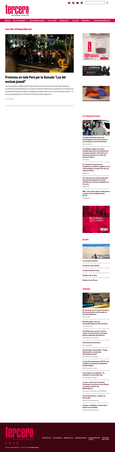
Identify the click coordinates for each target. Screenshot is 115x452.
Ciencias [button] (64, 20)
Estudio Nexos (34, 447)
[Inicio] (17, 10)
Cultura (52, 20)
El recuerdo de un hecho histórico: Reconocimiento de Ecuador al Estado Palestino (96, 312)
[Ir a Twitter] (73, 2)
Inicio (8, 20)
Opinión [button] (85, 20)
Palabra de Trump (90, 275)
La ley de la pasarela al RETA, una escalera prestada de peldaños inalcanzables (96, 363)
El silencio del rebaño (91, 266)
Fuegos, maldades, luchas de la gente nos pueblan (95, 406)
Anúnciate (68, 438)
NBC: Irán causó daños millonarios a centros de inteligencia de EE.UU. (96, 193)
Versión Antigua (105, 438)
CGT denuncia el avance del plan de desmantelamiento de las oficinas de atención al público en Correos (96, 181)
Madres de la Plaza (90, 280)
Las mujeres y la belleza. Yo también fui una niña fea (93, 374)
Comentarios (81, 438)
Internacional (37, 20)
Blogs (76, 20)
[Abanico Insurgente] (96, 96)
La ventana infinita (90, 261)
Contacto (46, 438)
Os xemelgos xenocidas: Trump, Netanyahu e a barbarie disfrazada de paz (95, 352)
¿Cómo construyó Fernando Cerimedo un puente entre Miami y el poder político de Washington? (96, 385)
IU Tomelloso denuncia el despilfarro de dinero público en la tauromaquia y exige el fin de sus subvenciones (96, 167)
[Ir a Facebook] (69, 2)
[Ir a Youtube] (77, 2)
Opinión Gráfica (102, 20)
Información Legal (94, 438)
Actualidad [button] (19, 20)
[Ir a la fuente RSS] (82, 2)
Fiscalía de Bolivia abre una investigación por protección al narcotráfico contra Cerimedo (95, 139)
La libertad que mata (91, 270)
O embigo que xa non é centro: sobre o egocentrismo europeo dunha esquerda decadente (95, 333)
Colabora (57, 438)
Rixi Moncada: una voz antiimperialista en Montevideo (95, 323)
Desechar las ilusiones (91, 342)
